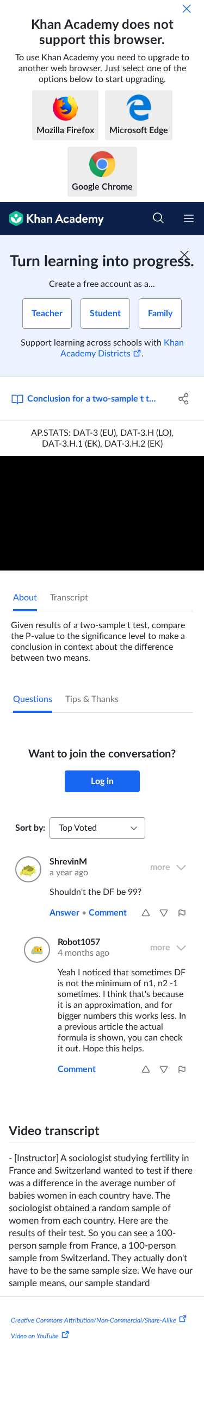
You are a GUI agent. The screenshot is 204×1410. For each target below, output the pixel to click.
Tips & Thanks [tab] (92, 699)
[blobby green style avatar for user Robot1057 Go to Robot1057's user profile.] (34, 950)
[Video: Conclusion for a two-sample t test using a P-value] (102, 513)
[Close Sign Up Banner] (184, 255)
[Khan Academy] (52, 219)
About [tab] (25, 597)
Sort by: (30, 828)
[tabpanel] (102, 637)
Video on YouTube (35, 1336)
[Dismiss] (186, 8)
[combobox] (97, 828)
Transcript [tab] (69, 597)
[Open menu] (188, 218)
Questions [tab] (32, 699)
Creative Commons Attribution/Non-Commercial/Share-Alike (93, 1320)
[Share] (184, 399)
